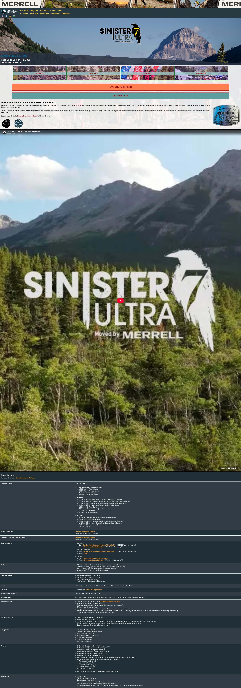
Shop (60, 10)
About (53, 10)
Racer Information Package (27, 116)
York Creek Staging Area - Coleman (95, 558)
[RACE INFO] (94, 80)
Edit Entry (44, 10)
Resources (44, 14)
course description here (94, 590)
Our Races (24, 10)
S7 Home (24, 14)
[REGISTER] (40, 80)
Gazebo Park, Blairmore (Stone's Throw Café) (99, 545)
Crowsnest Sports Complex (85, 531)
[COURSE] (147, 80)
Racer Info (34, 14)
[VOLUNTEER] (201, 80)
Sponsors (65, 14)
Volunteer (55, 14)
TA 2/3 (86, 553)
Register (34, 10)
